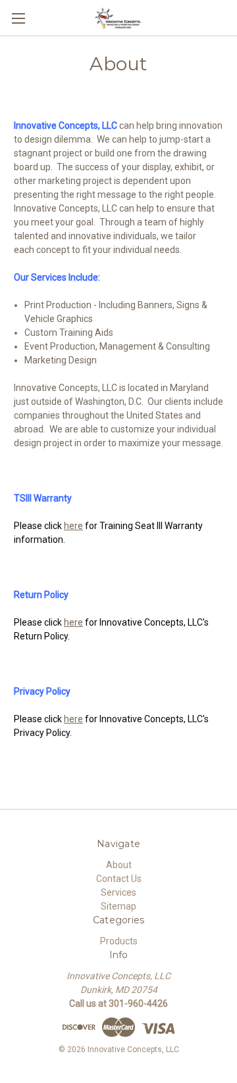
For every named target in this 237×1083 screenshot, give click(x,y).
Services (118, 892)
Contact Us (119, 878)
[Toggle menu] (18, 18)
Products (119, 941)
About (119, 865)
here (73, 525)
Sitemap (118, 906)
